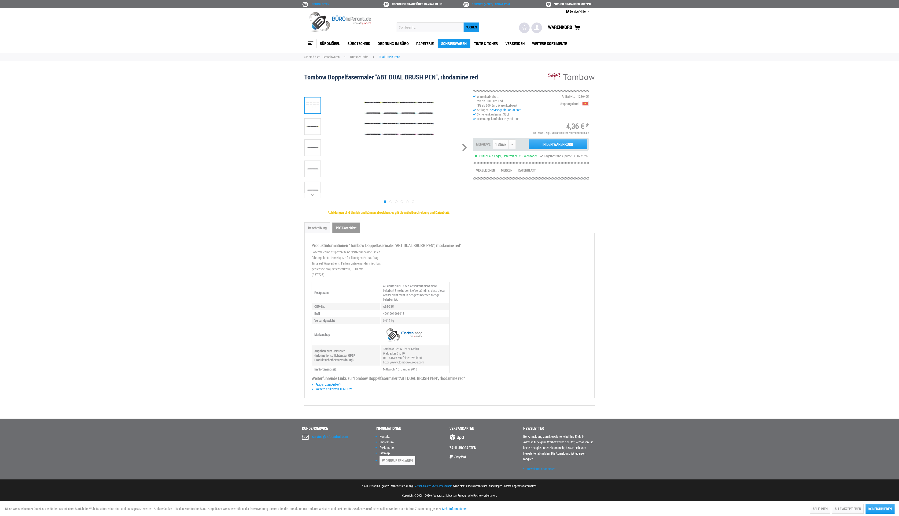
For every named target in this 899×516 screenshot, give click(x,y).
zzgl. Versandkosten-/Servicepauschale (567, 133)
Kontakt (384, 436)
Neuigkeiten (320, 4)
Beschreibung (317, 227)
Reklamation (387, 447)
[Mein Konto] (536, 27)
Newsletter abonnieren (541, 469)
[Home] (310, 41)
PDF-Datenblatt (346, 227)
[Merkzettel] (524, 27)
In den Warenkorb (557, 144)
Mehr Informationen (454, 508)
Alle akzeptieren (848, 508)
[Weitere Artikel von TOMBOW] (571, 81)
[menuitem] (438, 27)
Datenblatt (527, 170)
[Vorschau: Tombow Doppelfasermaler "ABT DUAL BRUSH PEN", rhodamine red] (312, 105)
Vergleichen (485, 170)
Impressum (386, 442)
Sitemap (384, 453)
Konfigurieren (880, 508)
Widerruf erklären (397, 460)
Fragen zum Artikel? (328, 384)
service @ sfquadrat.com (491, 4)
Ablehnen (820, 508)
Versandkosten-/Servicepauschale (433, 486)
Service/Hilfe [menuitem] (577, 11)
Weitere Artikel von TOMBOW (333, 389)
